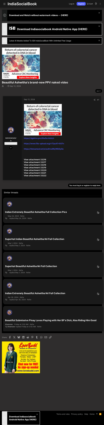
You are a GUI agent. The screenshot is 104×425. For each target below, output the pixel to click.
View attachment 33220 (35, 170)
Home (92, 414)
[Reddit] (97, 421)
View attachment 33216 (35, 159)
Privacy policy (77, 414)
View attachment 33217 (35, 162)
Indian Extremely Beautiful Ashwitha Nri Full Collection (35, 293)
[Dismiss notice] (99, 13)
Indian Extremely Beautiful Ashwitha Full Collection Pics (36, 212)
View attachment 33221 (35, 173)
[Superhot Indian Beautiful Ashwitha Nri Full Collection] (9, 231)
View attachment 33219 (35, 167)
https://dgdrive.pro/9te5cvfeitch (39, 138)
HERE (64, 15)
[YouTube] (101, 421)
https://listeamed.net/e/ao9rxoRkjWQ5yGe (44, 149)
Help (86, 414)
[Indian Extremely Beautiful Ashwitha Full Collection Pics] (9, 204)
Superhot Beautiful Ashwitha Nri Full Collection (31, 266)
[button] (4, 4)
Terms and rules (63, 414)
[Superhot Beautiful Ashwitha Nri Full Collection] (9, 258)
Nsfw (22, 216)
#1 (98, 100)
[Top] (97, 414)
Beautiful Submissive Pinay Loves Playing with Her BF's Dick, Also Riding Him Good (50, 320)
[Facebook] (89, 421)
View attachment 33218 (35, 165)
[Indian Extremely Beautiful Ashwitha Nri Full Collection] (9, 285)
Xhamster (9, 324)
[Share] (94, 100)
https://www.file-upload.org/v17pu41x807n (44, 143)
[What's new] (96, 4)
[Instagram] (93, 421)
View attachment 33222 (35, 175)
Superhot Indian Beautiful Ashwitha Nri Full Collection (34, 239)
